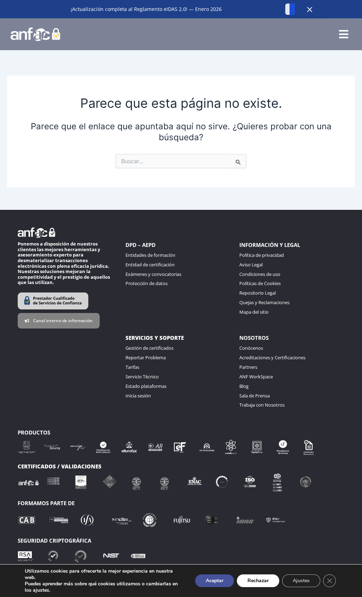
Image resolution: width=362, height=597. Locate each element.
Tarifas (132, 367)
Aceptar (214, 580)
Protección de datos (146, 283)
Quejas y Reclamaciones (264, 302)
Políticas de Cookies (260, 283)
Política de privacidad (261, 255)
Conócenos (251, 348)
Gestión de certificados (149, 348)
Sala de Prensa (254, 395)
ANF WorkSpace (256, 376)
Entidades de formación (150, 255)
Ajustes (301, 580)
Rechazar (258, 580)
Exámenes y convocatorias (153, 274)
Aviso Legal (251, 264)
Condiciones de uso (259, 274)
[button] (343, 34)
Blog (244, 386)
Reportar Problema (145, 357)
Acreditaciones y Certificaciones (272, 357)
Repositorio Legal (257, 293)
